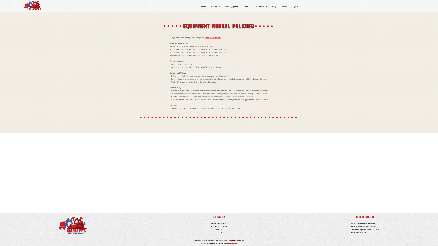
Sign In (295, 6)
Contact (284, 6)
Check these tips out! (213, 38)
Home (203, 6)
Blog (274, 6)
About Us (247, 6)
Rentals (214, 6)
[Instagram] (221, 233)
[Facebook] (217, 233)
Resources (260, 6)
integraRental (231, 243)
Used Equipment (231, 6)
